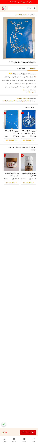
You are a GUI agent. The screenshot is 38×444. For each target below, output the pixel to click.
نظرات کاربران (21, 68)
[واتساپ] (4, 424)
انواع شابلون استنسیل (21, 15)
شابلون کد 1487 (7, 101)
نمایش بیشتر (32, 92)
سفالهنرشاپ (33, 15)
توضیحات (33, 68)
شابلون (14, 101)
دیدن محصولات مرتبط (28, 432)
